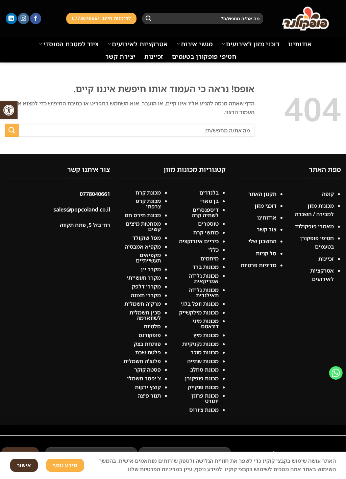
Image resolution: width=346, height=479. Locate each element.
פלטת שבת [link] (148, 352)
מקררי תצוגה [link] (146, 295)
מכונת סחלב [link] (204, 369)
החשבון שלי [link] (262, 241)
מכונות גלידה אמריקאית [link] (204, 278)
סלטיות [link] (152, 326)
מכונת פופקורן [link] (202, 378)
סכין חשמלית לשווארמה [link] (145, 315)
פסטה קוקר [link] (147, 369)
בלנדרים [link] (209, 192)
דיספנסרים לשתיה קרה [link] (205, 212)
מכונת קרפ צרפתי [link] (148, 203)
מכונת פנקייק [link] (203, 387)
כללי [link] (213, 249)
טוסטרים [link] (208, 223)
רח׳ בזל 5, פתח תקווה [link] (85, 225)
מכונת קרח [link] (148, 192)
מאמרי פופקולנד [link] (314, 226)
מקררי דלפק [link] (146, 286)
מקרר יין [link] (151, 269)
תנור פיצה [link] (149, 395)
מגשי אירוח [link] (197, 44)
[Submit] (148, 18)
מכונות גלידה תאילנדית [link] (204, 292)
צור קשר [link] (266, 229)
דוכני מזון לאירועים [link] (252, 44)
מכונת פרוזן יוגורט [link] (205, 398)
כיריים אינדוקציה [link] (199, 241)
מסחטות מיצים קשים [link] (143, 226)
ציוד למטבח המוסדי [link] (71, 44)
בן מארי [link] (209, 201)
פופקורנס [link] (150, 335)
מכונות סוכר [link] (205, 352)
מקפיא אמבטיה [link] (143, 246)
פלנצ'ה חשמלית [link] (142, 361)
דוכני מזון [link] (265, 205)
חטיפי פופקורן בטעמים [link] (204, 56)
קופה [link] (328, 194)
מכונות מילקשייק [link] (199, 312)
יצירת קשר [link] (120, 56)
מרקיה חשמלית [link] (142, 303)
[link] (9, 110)
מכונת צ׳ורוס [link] (204, 409)
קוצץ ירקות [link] (148, 387)
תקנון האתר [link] (261, 194)
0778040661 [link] (95, 194)
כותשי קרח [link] (206, 232)
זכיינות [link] (153, 56)
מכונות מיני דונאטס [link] (206, 323)
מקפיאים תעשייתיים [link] (148, 257)
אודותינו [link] (300, 44)
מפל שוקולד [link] (146, 238)
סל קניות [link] (266, 253)
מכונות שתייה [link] (203, 361)
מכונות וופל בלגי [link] (200, 303)
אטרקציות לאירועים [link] (140, 44)
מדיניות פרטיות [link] (258, 265)
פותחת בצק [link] (147, 344)
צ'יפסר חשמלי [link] (144, 378)
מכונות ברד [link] (206, 267)
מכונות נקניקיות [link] (200, 344)
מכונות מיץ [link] (206, 335)
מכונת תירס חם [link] (143, 215)
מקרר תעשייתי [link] (144, 277)
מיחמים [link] (209, 258)
